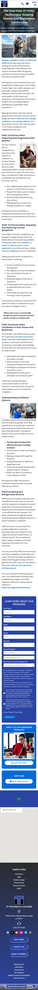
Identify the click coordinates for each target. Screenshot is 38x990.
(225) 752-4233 (19, 928)
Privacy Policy (18, 712)
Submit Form (10, 717)
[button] (35, 5)
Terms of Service (8, 712)
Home (3, 28)
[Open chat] (34, 986)
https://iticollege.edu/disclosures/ (16, 587)
